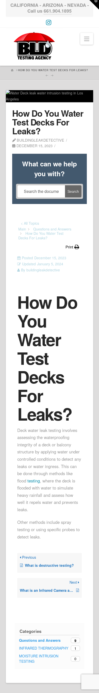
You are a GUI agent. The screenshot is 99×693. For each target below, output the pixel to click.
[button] (86, 39)
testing (33, 481)
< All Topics (30, 223)
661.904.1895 (58, 11)
